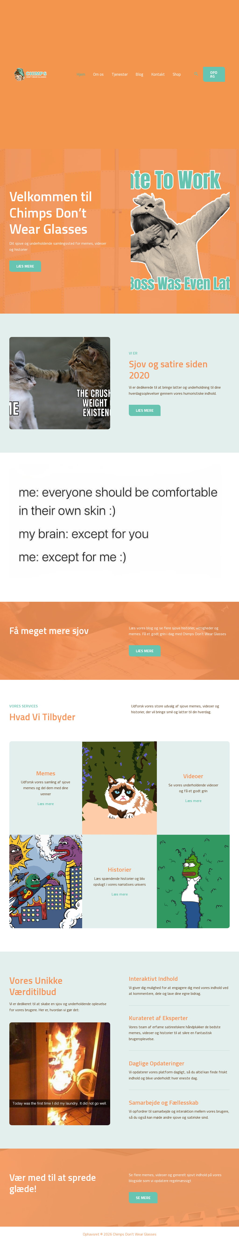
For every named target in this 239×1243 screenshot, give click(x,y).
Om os (98, 74)
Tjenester (120, 74)
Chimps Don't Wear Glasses (53, 74)
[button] (196, 74)
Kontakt (158, 74)
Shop (177, 74)
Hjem (81, 74)
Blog (139, 74)
